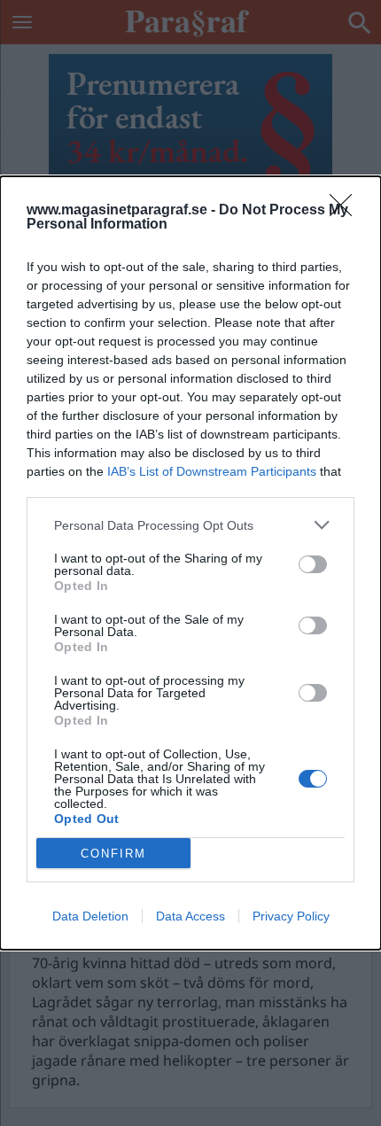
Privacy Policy (291, 916)
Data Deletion (90, 916)
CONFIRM (113, 853)
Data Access (190, 916)
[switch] (313, 564)
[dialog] (190, 563)
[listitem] (190, 525)
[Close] (346, 211)
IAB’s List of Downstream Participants (211, 471)
